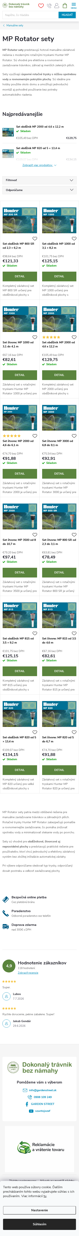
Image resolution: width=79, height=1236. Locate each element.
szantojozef (42, 1111)
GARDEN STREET (42, 1104)
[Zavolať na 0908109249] (49, 5)
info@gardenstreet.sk (43, 1090)
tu (45, 1196)
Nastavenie (39, 1210)
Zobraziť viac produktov (37, 165)
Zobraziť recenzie (28, 973)
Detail (20, 276)
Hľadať (67, 15)
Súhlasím (39, 1224)
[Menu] (73, 5)
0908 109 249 (43, 1097)
